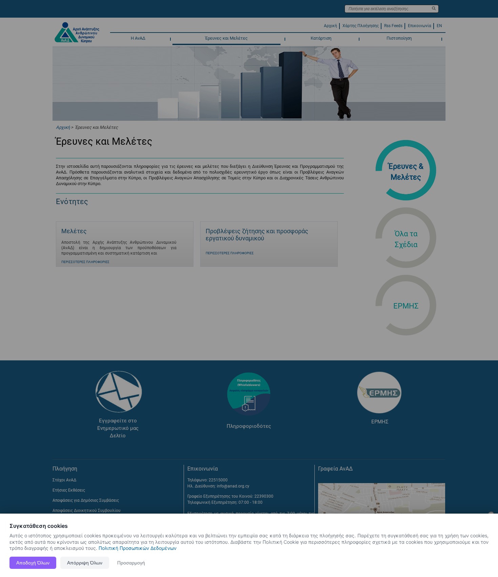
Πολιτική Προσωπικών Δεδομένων (138, 548)
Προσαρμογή (131, 562)
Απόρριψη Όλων (84, 562)
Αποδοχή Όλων (32, 562)
